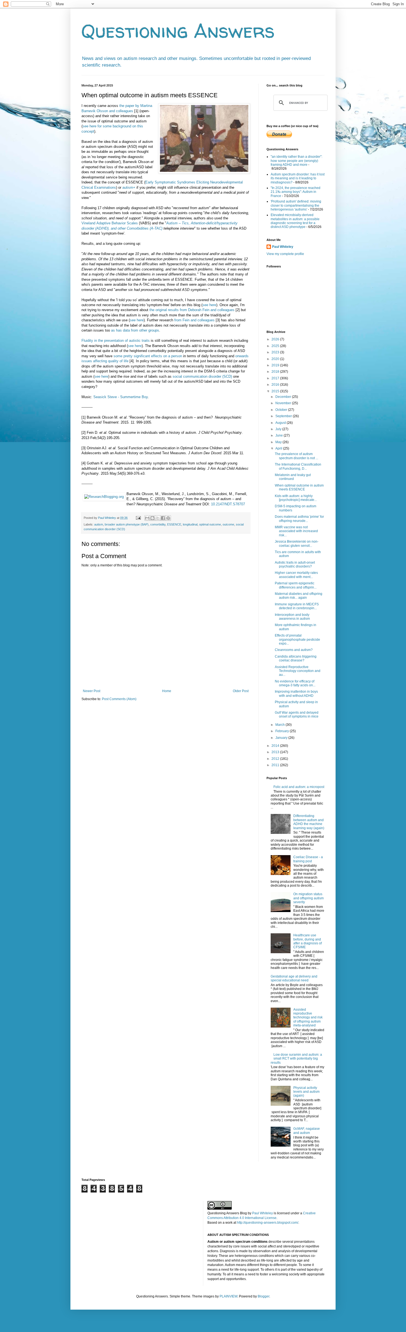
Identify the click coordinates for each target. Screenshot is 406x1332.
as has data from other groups (135, 330)
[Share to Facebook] (163, 518)
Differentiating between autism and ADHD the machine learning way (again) (308, 822)
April (279, 448)
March (280, 725)
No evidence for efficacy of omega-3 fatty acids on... (295, 683)
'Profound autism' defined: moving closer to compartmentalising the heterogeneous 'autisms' (296, 205)
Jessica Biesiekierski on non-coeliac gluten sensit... (296, 543)
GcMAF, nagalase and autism (306, 1130)
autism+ (128, 187)
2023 (275, 352)
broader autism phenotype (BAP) (127, 524)
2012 (275, 759)
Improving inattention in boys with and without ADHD (296, 693)
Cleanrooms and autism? (294, 650)
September (284, 416)
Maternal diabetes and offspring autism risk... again (298, 596)
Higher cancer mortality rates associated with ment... (296, 575)
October (281, 410)
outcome (228, 524)
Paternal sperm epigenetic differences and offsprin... (296, 585)
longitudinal (190, 524)
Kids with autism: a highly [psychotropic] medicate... (296, 498)
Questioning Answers (178, 30)
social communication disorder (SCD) (202, 376)
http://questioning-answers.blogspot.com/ (267, 1223)
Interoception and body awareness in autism (292, 617)
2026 (275, 339)
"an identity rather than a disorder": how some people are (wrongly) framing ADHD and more (296, 161)
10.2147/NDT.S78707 (228, 504)
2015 (275, 391)
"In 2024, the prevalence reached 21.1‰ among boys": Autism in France (295, 192)
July (278, 429)
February (282, 731)
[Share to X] (157, 518)
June (279, 435)
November (283, 403)
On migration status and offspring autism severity (308, 898)
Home (166, 691)
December (283, 397)
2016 (275, 385)
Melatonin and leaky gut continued (293, 477)
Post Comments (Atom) (119, 699)
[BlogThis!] (152, 518)
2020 (275, 359)
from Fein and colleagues (194, 320)
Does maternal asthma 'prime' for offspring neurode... (299, 518)
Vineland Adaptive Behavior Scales (109, 223)
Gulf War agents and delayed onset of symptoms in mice (296, 714)
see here (209, 305)
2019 (275, 365)
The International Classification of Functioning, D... (298, 466)
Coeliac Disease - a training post (308, 859)
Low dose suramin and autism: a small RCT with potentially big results (296, 1059)
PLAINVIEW (228, 1296)
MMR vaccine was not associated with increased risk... (296, 531)
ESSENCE (174, 524)
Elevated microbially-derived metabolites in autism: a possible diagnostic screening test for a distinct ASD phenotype (295, 221)
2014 (275, 746)
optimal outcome (210, 524)
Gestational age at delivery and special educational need (294, 978)
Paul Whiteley (282, 247)
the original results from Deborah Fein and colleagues (191, 310)
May (279, 442)
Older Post (241, 691)
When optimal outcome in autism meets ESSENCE (299, 487)
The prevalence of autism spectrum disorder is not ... (296, 456)
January (281, 738)
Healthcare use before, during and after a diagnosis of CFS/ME (307, 941)
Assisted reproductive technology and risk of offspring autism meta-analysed (308, 1018)
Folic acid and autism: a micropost (298, 787)
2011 (275, 765)
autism (98, 524)
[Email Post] (138, 517)
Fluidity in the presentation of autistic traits (115, 340)
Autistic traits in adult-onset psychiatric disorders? (295, 564)
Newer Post (91, 691)
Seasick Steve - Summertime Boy (120, 397)
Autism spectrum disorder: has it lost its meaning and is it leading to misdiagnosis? (298, 178)
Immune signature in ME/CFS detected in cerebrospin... (297, 606)
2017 (275, 378)
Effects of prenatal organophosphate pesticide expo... (297, 639)
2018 (275, 372)
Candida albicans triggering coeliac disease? (296, 658)
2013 (275, 752)
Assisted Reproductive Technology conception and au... (297, 671)
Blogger (263, 1296)
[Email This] (147, 518)
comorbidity (157, 524)
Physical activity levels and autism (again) (306, 1092)
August (281, 423)
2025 (275, 346)
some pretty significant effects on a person (148, 356)
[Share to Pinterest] (168, 518)
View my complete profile (285, 254)
